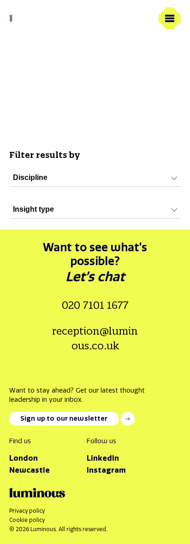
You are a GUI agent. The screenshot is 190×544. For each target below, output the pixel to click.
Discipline (30, 177)
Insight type (33, 209)
